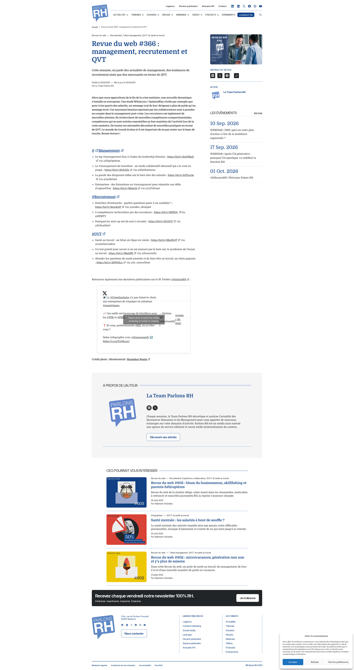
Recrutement (116, 35)
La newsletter (246, 15)
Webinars (181, 15)
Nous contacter (134, 633)
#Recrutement (104, 197)
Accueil (95, 27)
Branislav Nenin (137, 359)
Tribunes (136, 15)
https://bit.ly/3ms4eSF (108, 207)
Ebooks (166, 15)
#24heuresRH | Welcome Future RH (231, 177)
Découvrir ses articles (163, 437)
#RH (138, 325)
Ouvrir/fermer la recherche (260, 14)
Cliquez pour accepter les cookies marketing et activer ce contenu (144, 319)
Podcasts (210, 15)
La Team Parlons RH (234, 92)
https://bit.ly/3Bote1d (125, 188)
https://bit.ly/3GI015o (117, 170)
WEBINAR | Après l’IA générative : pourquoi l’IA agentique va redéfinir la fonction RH (233, 157)
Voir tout (258, 113)
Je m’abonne (247, 598)
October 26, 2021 (179, 319)
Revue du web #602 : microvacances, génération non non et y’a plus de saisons (197, 559)
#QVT (96, 234)
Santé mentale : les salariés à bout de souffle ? (187, 520)
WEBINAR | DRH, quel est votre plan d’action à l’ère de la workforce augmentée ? (232, 134)
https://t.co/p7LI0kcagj (116, 341)
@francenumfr (140, 337)
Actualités (119, 15)
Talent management (132, 35)
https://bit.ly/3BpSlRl (121, 253)
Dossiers (151, 15)
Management (109, 150)
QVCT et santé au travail (153, 35)
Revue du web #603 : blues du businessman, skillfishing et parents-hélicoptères (198, 485)
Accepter (292, 662)
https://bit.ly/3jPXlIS (166, 212)
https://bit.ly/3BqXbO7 (164, 240)
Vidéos (195, 15)
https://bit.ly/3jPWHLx (110, 262)
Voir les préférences (338, 662)
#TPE (110, 317)
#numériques (111, 305)
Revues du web (99, 35)
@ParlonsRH (178, 279)
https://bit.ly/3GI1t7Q (161, 221)
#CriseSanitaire (119, 297)
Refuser (315, 662)
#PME (121, 317)
